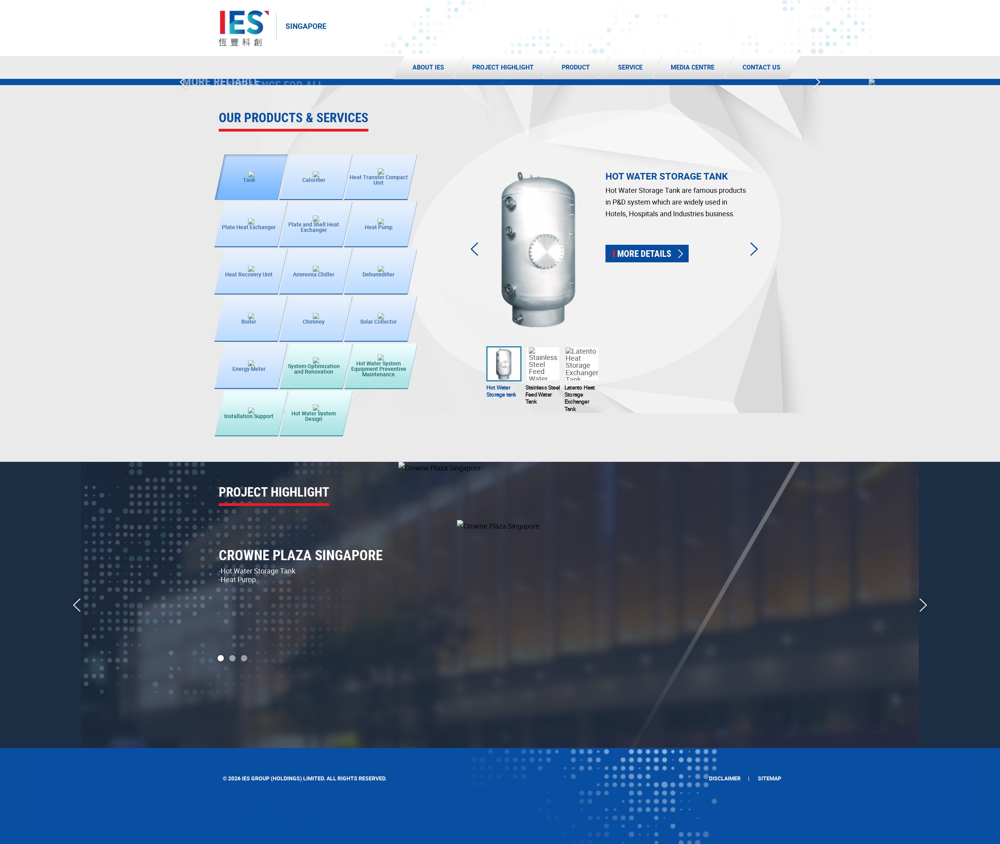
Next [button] (816, 82)
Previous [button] (183, 82)
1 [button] (221, 658)
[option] (500, 82)
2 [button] (232, 658)
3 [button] (244, 658)
